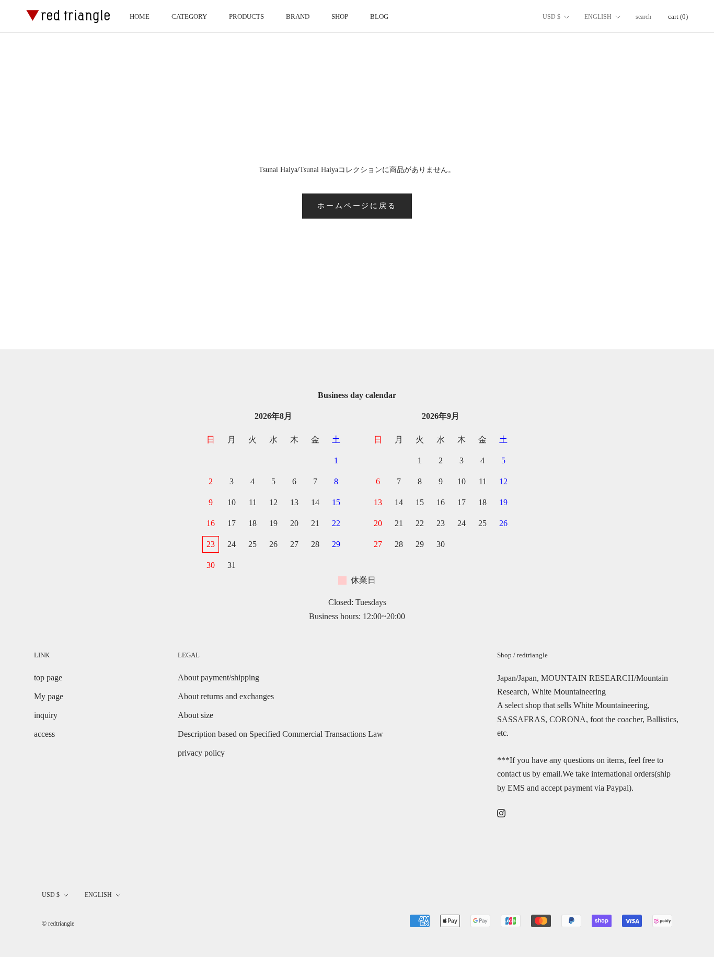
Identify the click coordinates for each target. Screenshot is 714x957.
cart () (678, 16)
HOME (139, 16)
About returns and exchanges (226, 696)
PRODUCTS (246, 16)
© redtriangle (58, 923)
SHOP (339, 16)
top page (48, 677)
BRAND (297, 16)
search (643, 16)
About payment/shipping (218, 677)
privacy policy (201, 752)
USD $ (551, 16)
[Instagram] (501, 812)
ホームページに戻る (356, 206)
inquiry (45, 715)
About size (195, 715)
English (598, 16)
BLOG (379, 16)
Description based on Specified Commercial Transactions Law (280, 734)
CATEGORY (189, 16)
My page (48, 696)
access (44, 734)
